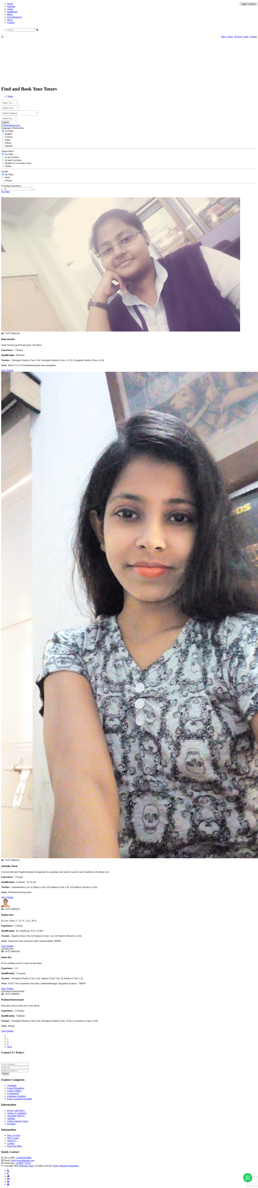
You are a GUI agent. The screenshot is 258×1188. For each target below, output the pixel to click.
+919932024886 (24, 1157)
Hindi (7, 140)
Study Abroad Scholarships (66, 1165)
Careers (10, 1143)
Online (7, 166)
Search (5, 122)
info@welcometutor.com (22, 1160)
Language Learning (16, 1096)
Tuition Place (7, 151)
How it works (13, 1135)
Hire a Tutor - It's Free (231, 36)
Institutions (12, 11)
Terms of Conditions (16, 1113)
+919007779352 (23, 1163)
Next (9, 1046)
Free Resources (14, 17)
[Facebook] (8, 1173)
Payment (11, 1124)
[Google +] (8, 1179)
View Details (7, 370)
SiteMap (11, 1118)
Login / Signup (250, 36)
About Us (11, 1140)
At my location (11, 157)
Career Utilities (14, 1090)
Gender (4, 171)
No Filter (8, 131)
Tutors (10, 9)
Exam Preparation (15, 1088)
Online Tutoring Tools (17, 1121)
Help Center (13, 1138)
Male (7, 177)
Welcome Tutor (26, 1165)
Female (8, 180)
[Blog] (8, 1171)
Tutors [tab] (10, 96)
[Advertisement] (129, 62)
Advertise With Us (16, 1116)
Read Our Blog (14, 1146)
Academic (12, 1085)
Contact (10, 22)
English (8, 134)
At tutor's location (13, 160)
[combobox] (9, 102)
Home (10, 3)
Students (11, 6)
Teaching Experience (11, 186)
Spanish (8, 146)
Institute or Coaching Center (18, 163)
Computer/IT (13, 1093)
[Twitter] (8, 1176)
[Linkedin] (8, 1181)
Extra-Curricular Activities (19, 1099)
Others (7, 143)
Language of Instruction (12, 128)
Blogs (10, 14)
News (10, 19)
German (8, 137)
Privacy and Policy (16, 1110)
